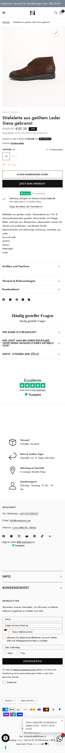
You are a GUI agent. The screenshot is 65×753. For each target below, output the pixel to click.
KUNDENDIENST (15, 588)
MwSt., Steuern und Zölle (20, 354)
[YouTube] (29, 536)
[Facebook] (4, 299)
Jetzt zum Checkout (32, 183)
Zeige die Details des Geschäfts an (26, 206)
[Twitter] (13, 536)
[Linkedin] (52, 536)
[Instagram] (21, 536)
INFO (6, 576)
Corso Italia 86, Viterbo (24, 527)
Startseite (6, 22)
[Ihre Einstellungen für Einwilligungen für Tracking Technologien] (6, 747)
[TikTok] (44, 536)
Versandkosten (8, 132)
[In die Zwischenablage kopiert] (29, 299)
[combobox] (7, 632)
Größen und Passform (15, 266)
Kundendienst (10, 289)
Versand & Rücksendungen (18, 281)
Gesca (36, 744)
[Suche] (56, 12)
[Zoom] (56, 33)
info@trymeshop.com (20, 520)
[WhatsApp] (23, 299)
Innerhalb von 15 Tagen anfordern (37, 458)
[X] (11, 299)
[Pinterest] (17, 299)
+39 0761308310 (28, 513)
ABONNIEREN (32, 661)
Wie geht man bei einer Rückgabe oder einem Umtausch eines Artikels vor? (28, 343)
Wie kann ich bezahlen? (19, 332)
